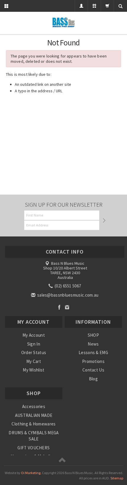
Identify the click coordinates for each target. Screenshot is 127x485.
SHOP (93, 335)
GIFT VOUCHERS (33, 448)
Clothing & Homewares (34, 424)
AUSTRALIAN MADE (34, 415)
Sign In (33, 344)
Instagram (67, 307)
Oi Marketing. (31, 473)
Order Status (33, 352)
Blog (93, 379)
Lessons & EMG (93, 352)
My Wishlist (33, 370)
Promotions (93, 361)
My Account (33, 335)
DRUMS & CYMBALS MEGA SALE (33, 436)
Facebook (59, 307)
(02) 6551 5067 (67, 286)
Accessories (33, 406)
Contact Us (93, 370)
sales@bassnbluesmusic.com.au (67, 295)
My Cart (33, 361)
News (93, 344)
